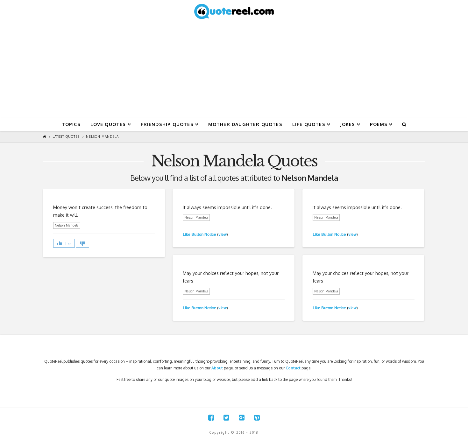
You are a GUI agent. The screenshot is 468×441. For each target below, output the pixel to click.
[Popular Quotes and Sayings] (234, 11)
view (222, 234)
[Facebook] (211, 417)
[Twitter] (226, 417)
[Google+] (242, 417)
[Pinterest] (257, 417)
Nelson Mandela (102, 136)
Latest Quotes (66, 136)
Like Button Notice (199, 234)
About (217, 368)
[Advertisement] (234, 70)
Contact (293, 368)
